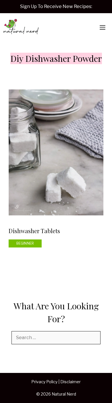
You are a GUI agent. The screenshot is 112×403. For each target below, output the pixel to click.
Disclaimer (70, 381)
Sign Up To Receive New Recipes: (56, 6)
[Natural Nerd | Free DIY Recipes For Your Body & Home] (21, 27)
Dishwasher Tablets (34, 231)
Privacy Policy (44, 381)
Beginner (25, 243)
